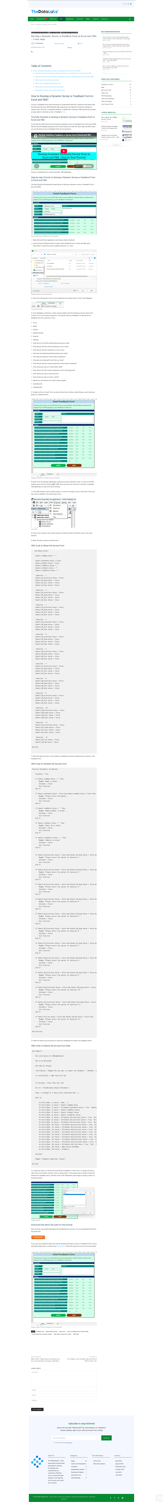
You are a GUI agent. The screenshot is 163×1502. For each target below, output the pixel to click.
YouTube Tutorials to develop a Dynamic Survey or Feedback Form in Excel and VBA (63, 73)
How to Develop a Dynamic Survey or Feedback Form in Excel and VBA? (57, 71)
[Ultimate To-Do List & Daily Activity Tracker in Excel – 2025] (127, 137)
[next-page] (105, 72)
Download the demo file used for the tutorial (50, 90)
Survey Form (62, 1331)
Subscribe (106, 1438)
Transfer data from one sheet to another (42, 1334)
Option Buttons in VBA (51, 1331)
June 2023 (118, 1475)
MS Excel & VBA (52, 24)
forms (64, 112)
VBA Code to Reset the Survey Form (47, 80)
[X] (128, 4)
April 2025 (118, 1461)
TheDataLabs (39, 43)
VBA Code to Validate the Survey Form (48, 83)
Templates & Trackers (41, 24)
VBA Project (76, 1334)
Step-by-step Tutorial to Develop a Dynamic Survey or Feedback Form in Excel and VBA (64, 77)
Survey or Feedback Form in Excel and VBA (77, 1331)
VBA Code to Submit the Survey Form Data (49, 87)
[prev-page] (102, 72)
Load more (116, 145)
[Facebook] (124, 4)
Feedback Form (40, 1331)
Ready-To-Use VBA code (40, 32)
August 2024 (119, 1464)
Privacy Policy (68, 1442)
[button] (129, 19)
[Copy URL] (44, 57)
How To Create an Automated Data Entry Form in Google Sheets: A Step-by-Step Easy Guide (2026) (116, 45)
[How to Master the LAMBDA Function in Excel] (127, 119)
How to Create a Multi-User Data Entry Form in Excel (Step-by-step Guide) (116, 66)
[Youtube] (131, 4)
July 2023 (118, 1472)
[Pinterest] (126, 4)
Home (32, 24)
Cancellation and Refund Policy (79, 1496)
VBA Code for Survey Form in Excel (62, 1334)
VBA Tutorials (54, 32)
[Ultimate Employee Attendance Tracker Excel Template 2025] (127, 128)
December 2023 (120, 1466)
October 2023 (119, 1469)
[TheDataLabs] (44, 12)
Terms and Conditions (64, 1496)
